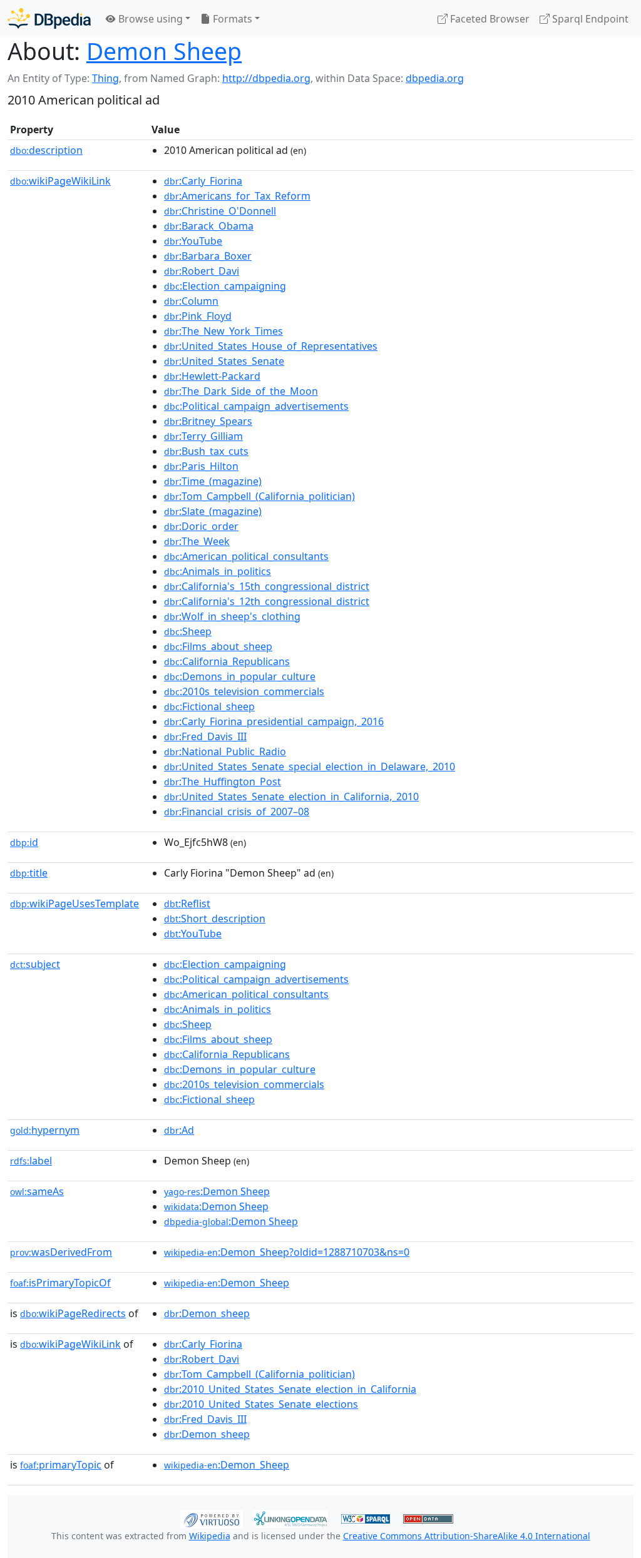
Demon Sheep (164, 51)
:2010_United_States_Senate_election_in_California (290, 1389)
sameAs (37, 1191)
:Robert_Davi (201, 271)
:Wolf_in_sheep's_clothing (232, 616)
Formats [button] (231, 19)
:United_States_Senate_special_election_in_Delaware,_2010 (309, 766)
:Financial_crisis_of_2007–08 (236, 811)
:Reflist (187, 903)
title (29, 873)
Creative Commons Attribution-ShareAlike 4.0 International (466, 1536)
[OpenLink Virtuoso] (211, 1518)
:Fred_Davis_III (205, 736)
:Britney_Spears (208, 421)
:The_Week (197, 541)
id (24, 842)
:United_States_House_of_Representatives (270, 346)
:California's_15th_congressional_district (266, 586)
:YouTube (193, 241)
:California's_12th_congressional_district (266, 601)
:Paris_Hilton (201, 466)
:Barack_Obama (209, 226)
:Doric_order (201, 526)
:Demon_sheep (207, 1313)
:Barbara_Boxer (208, 256)
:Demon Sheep (217, 1191)
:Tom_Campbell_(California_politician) (259, 496)
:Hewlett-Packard (212, 376)
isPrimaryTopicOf (60, 1283)
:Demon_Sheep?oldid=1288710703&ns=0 (286, 1252)
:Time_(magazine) (213, 481)
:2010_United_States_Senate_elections (261, 1404)
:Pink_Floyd (198, 316)
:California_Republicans (227, 661)
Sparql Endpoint (589, 19)
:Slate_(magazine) (213, 511)
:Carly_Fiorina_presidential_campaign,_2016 (274, 721)
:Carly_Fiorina (203, 181)
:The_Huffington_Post (222, 781)
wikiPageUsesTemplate (74, 903)
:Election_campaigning (225, 286)
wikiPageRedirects (73, 1313)
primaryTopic (60, 1465)
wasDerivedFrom (61, 1252)
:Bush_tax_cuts (206, 451)
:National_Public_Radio (225, 751)
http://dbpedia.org (266, 78)
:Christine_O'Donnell (220, 211)
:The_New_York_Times (223, 331)
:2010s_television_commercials (244, 691)
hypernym (44, 1130)
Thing (105, 78)
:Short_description (214, 918)
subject (35, 964)
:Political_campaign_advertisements (256, 406)
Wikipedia (209, 1536)
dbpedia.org (435, 78)
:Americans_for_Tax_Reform (237, 196)
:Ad (179, 1130)
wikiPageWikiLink (60, 181)
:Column (191, 301)
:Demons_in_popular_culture (239, 676)
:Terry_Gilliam (203, 436)
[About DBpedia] (49, 18)
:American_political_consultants (246, 556)
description (46, 150)
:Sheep (188, 631)
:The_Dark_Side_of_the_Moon (241, 391)
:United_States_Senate (224, 361)
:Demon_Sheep (226, 1283)
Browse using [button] (149, 19)
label (31, 1161)
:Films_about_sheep (218, 646)
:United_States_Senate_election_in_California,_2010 (291, 796)
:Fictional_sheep (209, 706)
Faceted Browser (489, 19)
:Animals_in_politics (217, 571)
